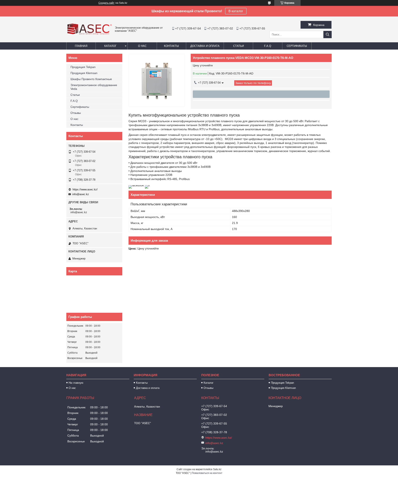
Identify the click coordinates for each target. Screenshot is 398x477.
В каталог (235, 11)
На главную (76, 382)
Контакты (171, 45)
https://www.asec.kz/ (85, 189)
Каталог (110, 45)
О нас (142, 45)
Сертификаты (297, 45)
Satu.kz (217, 469)
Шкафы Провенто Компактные (91, 79)
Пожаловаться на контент (207, 473)
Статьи (238, 45)
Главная (81, 45)
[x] (147, 185)
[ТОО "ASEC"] (89, 35)
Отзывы (75, 112)
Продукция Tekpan (83, 67)
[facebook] (136, 185)
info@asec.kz (80, 194)
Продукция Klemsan (83, 73)
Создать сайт (106, 2)
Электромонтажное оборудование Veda (93, 86)
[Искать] (327, 34)
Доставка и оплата (205, 45)
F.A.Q (267, 45)
